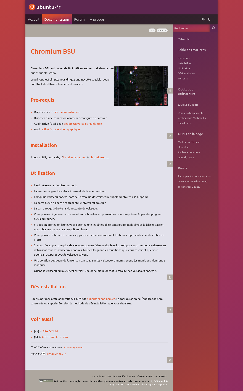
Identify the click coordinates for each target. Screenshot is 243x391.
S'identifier (184, 39)
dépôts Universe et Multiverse (83, 123)
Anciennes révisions (189, 152)
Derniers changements (190, 112)
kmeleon (69, 347)
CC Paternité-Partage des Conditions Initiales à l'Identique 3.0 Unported (137, 383)
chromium (183, 147)
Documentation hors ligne (192, 181)
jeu (152, 30)
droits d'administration (65, 112)
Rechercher (214, 28)
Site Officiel (50, 331)
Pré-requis (183, 57)
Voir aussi (183, 78)
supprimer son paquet (101, 298)
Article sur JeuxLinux (55, 337)
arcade (162, 30)
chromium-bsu (99, 157)
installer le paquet (74, 157)
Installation (184, 63)
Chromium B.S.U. (55, 354)
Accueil (33, 19)
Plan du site (184, 123)
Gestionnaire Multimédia (192, 117)
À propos (97, 19)
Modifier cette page (189, 141)
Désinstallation (186, 73)
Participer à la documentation (194, 176)
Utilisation (184, 68)
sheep (79, 347)
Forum (79, 19)
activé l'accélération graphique (60, 129)
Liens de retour (186, 157)
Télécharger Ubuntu (189, 186)
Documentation (56, 19)
